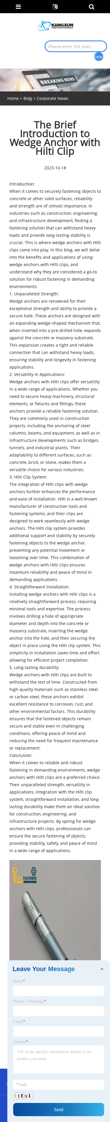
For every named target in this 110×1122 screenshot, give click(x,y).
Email (19, 1021)
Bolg (27, 98)
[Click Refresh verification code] (23, 1095)
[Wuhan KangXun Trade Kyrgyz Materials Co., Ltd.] (56, 25)
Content (20, 1042)
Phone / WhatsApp (29, 1001)
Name (19, 981)
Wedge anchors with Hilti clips (39, 381)
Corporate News (52, 98)
